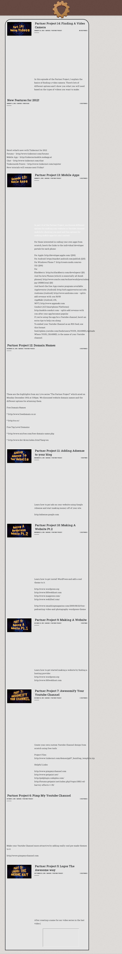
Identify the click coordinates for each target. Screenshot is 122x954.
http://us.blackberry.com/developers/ (63, 272)
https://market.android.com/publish (63, 258)
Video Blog (26, 103)
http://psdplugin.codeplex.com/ (49, 778)
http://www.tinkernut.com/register (44, 164)
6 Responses (83, 348)
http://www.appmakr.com (52, 303)
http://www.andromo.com (66, 293)
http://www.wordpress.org (46, 677)
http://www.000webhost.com (48, 680)
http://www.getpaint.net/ (46, 774)
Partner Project (56, 30)
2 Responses (83, 532)
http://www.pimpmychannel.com (50, 771)
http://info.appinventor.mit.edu (72, 289)
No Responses (83, 30)
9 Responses (83, 103)
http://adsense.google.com (46, 514)
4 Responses (83, 698)
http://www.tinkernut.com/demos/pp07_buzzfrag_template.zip (64, 758)
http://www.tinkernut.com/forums (32, 153)
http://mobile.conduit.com (46, 310)
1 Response (84, 458)
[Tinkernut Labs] (61, 9)
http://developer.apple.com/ (57, 255)
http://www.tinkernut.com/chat (28, 160)
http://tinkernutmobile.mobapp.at (36, 157)
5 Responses (83, 178)
